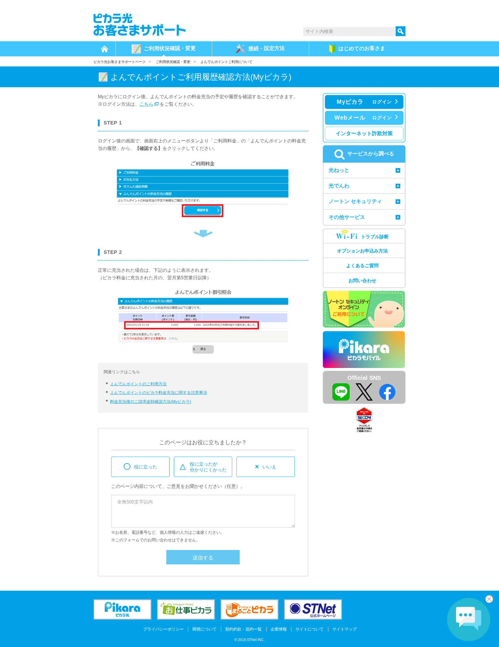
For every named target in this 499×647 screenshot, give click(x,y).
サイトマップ (344, 629)
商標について (204, 629)
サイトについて (309, 629)
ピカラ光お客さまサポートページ (120, 62)
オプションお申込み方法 (362, 250)
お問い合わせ (362, 280)
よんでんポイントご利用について (226, 62)
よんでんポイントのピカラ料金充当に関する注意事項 (158, 392)
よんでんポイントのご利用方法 (138, 384)
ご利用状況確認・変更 (173, 62)
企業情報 (279, 629)
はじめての (361, 48)
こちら (146, 104)
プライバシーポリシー (163, 629)
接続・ (266, 48)
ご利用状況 (170, 48)
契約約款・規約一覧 (243, 629)
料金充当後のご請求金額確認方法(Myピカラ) (150, 401)
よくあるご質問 (362, 265)
